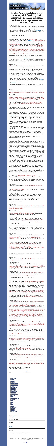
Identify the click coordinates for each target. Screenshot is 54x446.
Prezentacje (12, 399)
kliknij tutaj (30, 40)
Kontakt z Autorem (14, 411)
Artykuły (12, 386)
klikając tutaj (31, 27)
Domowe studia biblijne (14, 398)
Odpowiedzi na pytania (14, 394)
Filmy (11, 404)
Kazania (12, 396)
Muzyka (12, 403)
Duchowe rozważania (14, 390)
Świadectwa (13, 395)
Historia (12, 402)
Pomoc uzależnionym (14, 383)
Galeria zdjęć (13, 408)
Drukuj (11, 426)
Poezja (12, 400)
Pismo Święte (13, 382)
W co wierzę (13, 381)
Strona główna (13, 378)
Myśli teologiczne (13, 391)
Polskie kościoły (13, 407)
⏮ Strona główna (12, 416)
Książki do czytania (14, 387)
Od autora (12, 379)
